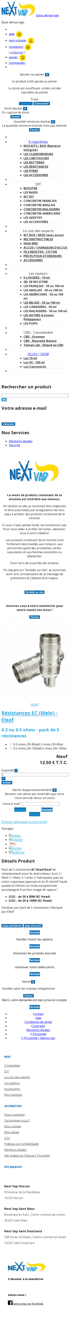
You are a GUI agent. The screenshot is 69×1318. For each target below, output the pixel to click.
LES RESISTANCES (36, 167)
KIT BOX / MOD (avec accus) (44, 235)
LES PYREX (31, 171)
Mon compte (12, 1126)
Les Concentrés (35, 367)
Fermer (34, 814)
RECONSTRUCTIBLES (38, 239)
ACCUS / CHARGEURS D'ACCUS (45, 248)
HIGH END (31, 243)
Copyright (38, 1026)
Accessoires (12, 1089)
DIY (6, 1071)
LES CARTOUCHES (36, 158)
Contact (38, 1014)
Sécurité (14, 445)
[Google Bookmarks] (15, 848)
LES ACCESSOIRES (36, 175)
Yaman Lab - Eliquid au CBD (43, 345)
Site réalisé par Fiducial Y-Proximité (27, 1156)
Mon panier (12, 1132)
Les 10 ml (30, 358)
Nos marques (13, 1095)
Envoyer (47, 810)
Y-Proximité (38, 1034)
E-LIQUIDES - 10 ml (37, 278)
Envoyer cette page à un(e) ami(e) (24, 822)
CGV (7, 1138)
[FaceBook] (17, 852)
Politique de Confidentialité (21, 1144)
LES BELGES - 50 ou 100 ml (42, 303)
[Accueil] (27, 1270)
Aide (38, 1018)
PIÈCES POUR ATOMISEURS (43, 256)
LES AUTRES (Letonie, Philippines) (39, 317)
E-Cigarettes (12, 1065)
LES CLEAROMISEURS (38, 154)
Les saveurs (12, 1083)
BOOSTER (30, 188)
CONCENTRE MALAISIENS (42, 209)
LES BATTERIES (34, 162)
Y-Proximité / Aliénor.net (38, 1038)
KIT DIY (29, 197)
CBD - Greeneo (34, 337)
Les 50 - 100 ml (34, 362)
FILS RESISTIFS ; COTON (40, 252)
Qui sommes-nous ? (17, 1120)
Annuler (20, 810)
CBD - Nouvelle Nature (40, 341)
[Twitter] (15, 836)
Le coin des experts (17, 1077)
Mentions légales (21, 441)
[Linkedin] (16, 840)
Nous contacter (14, 1115)
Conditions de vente (38, 1022)
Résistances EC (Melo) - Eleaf (29, 716)
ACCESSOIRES (33, 260)
